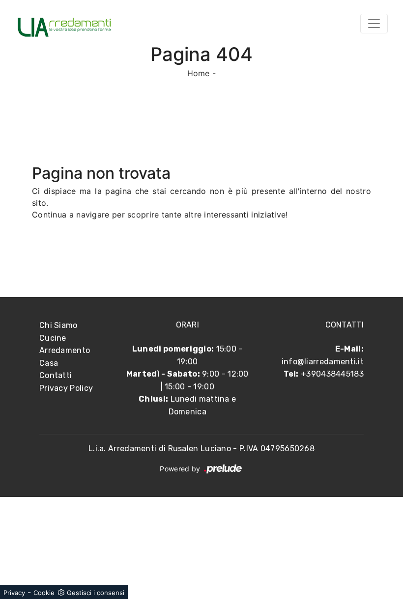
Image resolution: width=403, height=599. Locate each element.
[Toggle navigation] (374, 23)
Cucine (52, 338)
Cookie (44, 593)
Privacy (14, 593)
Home (198, 73)
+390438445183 (332, 374)
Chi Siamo (58, 325)
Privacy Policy (66, 388)
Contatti (55, 375)
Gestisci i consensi (95, 593)
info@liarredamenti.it (323, 361)
